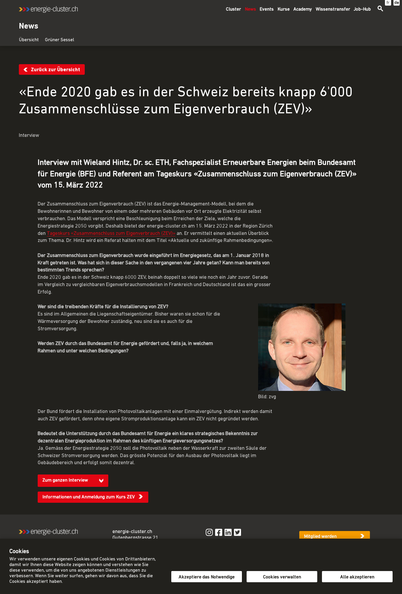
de (396, 3)
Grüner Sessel (59, 40)
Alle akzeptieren (357, 577)
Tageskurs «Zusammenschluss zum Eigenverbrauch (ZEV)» (111, 233)
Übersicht (29, 40)
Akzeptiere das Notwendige (207, 577)
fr (388, 3)
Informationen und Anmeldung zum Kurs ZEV (88, 497)
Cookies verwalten (282, 577)
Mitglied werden (320, 536)
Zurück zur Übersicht (55, 69)
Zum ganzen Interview (65, 480)
